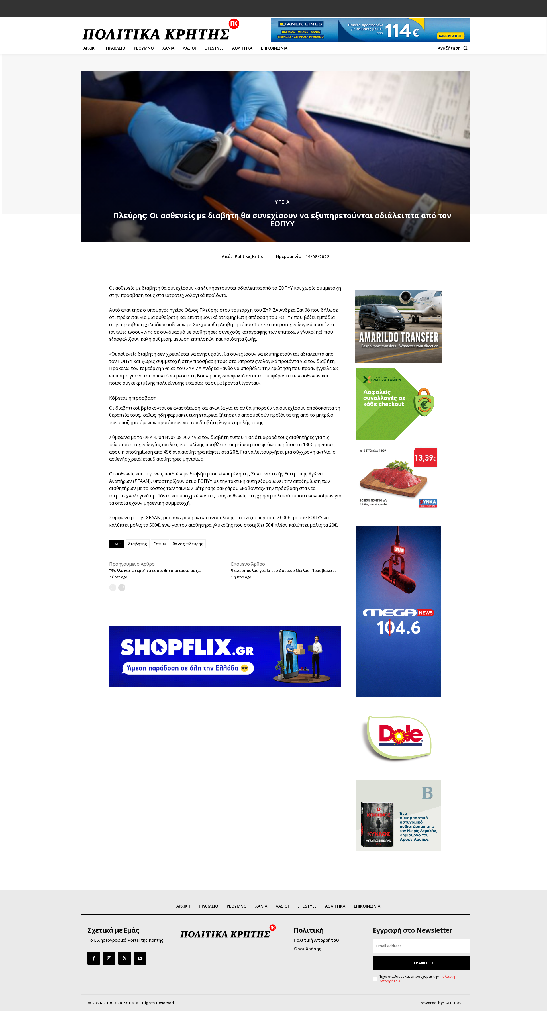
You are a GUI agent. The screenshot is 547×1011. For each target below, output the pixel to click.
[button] (454, 48)
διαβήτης (137, 543)
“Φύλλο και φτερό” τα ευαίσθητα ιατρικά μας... (155, 570)
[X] (124, 958)
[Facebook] (93, 958)
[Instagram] (109, 958)
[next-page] (121, 587)
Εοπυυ (159, 543)
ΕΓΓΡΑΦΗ (418, 962)
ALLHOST (454, 1002)
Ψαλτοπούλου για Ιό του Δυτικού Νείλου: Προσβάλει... (283, 570)
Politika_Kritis (249, 256)
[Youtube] (140, 958)
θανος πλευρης (188, 543)
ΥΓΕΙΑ (282, 201)
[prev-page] (112, 587)
